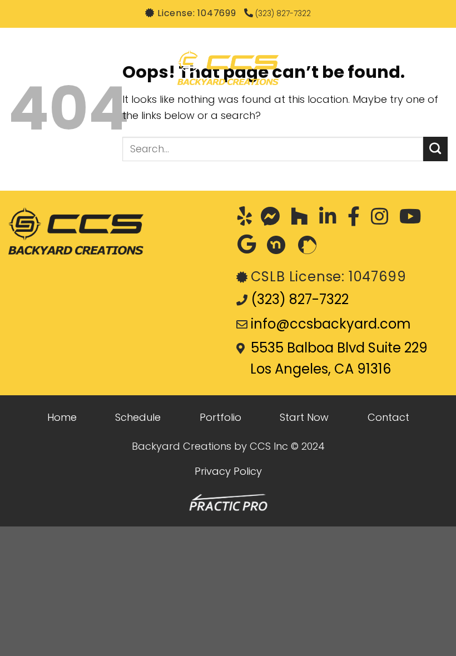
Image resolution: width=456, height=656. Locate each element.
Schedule (138, 417)
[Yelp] (247, 219)
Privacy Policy (228, 471)
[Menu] (18, 67)
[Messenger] (272, 219)
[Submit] (435, 149)
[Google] (249, 246)
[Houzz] (302, 219)
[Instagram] (382, 219)
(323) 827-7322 (282, 13)
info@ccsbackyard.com (331, 324)
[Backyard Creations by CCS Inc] (228, 67)
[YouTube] (413, 219)
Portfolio (220, 417)
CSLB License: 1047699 (329, 276)
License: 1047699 (196, 13)
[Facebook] (356, 219)
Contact (388, 417)
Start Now (304, 417)
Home (62, 417)
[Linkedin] (330, 219)
